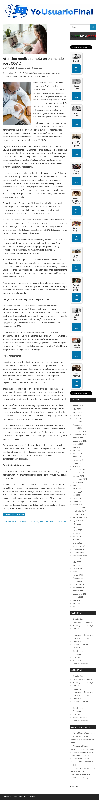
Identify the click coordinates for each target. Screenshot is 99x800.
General (76, 629)
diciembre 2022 (79, 546)
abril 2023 (77, 533)
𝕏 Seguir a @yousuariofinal (81, 47)
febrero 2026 (78, 425)
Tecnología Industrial (81, 660)
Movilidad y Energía (81, 638)
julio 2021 (77, 600)
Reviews (76, 648)
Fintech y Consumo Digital (83, 625)
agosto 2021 (78, 597)
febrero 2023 (78, 540)
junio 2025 (77, 450)
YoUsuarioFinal (24, 68)
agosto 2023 (78, 520)
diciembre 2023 (79, 508)
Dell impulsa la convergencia (16, 522)
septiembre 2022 (80, 556)
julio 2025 (77, 447)
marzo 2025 (78, 460)
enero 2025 (77, 466)
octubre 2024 (78, 476)
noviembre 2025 (79, 434)
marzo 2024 (78, 498)
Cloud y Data (78, 619)
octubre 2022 (78, 552)
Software (76, 657)
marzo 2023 (78, 536)
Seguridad (38, 68)
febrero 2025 (78, 463)
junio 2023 (77, 527)
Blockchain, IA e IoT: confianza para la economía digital (82, 761)
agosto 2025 (78, 444)
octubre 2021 (78, 591)
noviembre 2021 (79, 587)
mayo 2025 (77, 453)
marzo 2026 (78, 422)
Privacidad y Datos (80, 644)
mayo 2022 (77, 568)
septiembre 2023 (80, 517)
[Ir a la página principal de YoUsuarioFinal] (49, 4)
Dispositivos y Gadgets (82, 622)
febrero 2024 (78, 501)
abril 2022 (77, 571)
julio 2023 (77, 524)
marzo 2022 (78, 575)
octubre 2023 (78, 514)
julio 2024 (77, 485)
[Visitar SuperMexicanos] (83, 36)
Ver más (76, 68)
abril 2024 (77, 495)
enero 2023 (77, 543)
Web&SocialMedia (80, 664)
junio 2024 (77, 489)
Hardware (77, 632)
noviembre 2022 (79, 549)
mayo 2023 (77, 530)
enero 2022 (77, 581)
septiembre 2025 (80, 441)
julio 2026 (77, 409)
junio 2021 (77, 603)
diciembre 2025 (79, 431)
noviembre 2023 (79, 511)
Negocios (77, 641)
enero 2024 (77, 504)
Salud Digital (78, 651)
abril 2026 (77, 418)
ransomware (9, 514)
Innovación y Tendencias (83, 635)
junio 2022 (77, 565)
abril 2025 (77, 457)
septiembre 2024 (80, 479)
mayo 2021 (77, 607)
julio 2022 (77, 562)
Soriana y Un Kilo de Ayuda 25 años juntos (48, 522)
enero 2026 (77, 428)
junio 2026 (77, 412)
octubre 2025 (78, 438)
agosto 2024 (78, 482)
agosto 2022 (78, 559)
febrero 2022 (78, 578)
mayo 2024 (77, 492)
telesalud (20, 514)
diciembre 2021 (79, 584)
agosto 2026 (78, 406)
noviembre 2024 (79, 473)
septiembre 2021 (79, 594)
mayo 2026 (77, 415)
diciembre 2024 (79, 469)
